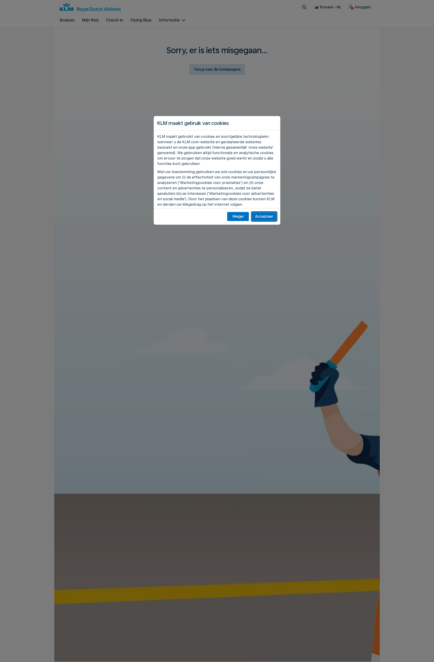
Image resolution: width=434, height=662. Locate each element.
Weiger (238, 216)
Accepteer (264, 216)
